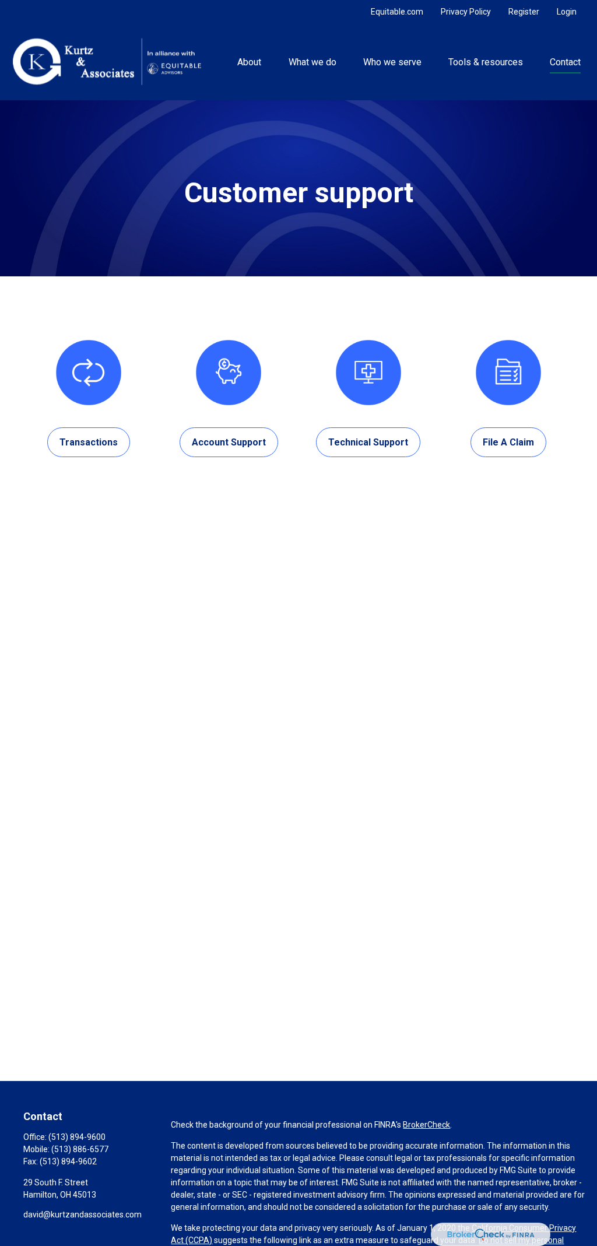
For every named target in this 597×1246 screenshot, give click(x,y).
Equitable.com (397, 11)
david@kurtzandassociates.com (82, 1214)
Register (523, 11)
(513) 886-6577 (79, 1149)
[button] (249, 61)
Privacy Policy (466, 11)
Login (567, 11)
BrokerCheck (426, 1124)
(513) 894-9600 (77, 1137)
